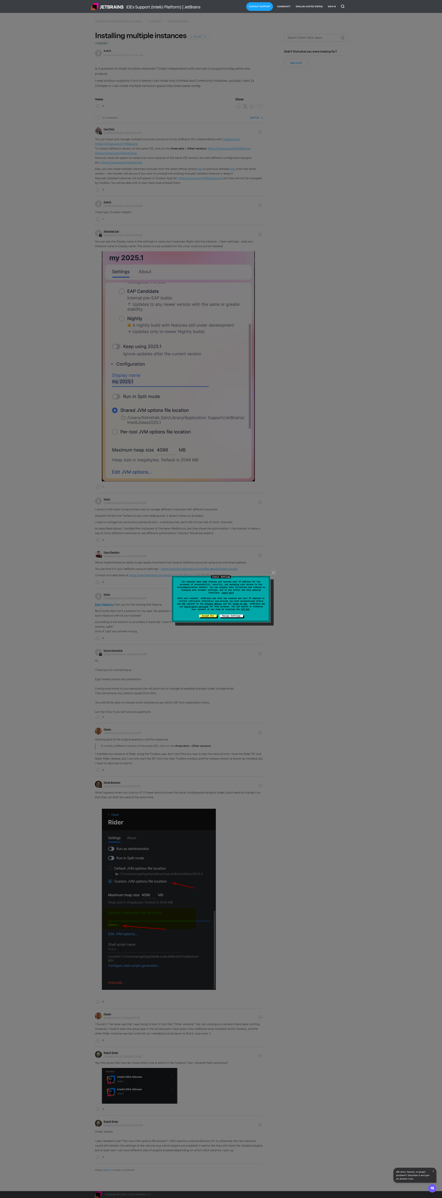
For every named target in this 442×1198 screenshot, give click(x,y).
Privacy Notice (213, 603)
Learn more (228, 592)
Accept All (208, 616)
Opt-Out (245, 609)
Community (284, 6)
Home (108, 6)
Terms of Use (240, 603)
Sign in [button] (332, 6)
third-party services (196, 606)
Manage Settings (231, 616)
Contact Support (260, 6)
